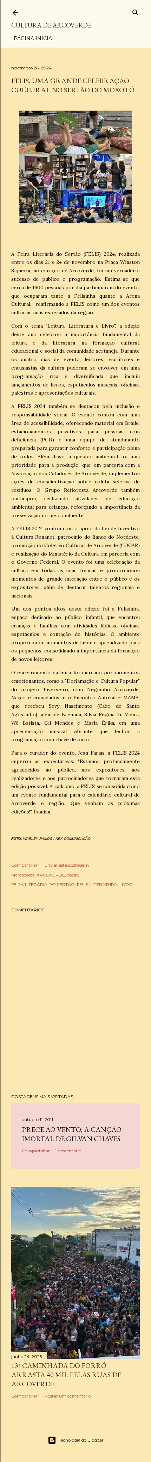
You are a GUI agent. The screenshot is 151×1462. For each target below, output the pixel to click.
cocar (72, 875)
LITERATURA (103, 884)
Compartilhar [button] (25, 865)
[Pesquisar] (135, 11)
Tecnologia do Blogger (81, 1440)
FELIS (82, 884)
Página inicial (34, 38)
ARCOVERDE (51, 875)
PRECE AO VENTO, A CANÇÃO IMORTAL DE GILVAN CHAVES (72, 1134)
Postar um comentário (68, 1396)
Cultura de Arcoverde (51, 25)
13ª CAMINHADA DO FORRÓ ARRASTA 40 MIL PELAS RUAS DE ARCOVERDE (66, 1374)
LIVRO (126, 884)
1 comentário (68, 1150)
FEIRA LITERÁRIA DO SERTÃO (43, 884)
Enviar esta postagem (67, 865)
